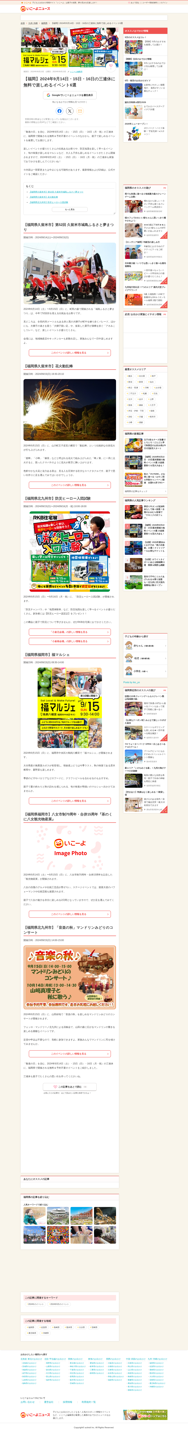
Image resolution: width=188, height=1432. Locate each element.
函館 (141, 422)
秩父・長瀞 (133, 388)
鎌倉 (141, 405)
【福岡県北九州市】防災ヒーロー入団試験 (48, 202)
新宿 (141, 382)
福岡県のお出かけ (157, 1363)
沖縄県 (46, 1333)
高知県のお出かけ (135, 1383)
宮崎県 (94, 1327)
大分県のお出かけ (157, 1377)
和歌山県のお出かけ (116, 1377)
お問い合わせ (28, 1402)
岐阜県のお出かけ (97, 1366)
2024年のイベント (36, 1304)
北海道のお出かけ (29, 1363)
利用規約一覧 (89, 1402)
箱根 (152, 411)
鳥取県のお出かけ (135, 1373)
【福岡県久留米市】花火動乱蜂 (43, 197)
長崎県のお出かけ (157, 1370)
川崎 (147, 388)
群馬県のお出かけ (77, 1377)
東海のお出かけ (95, 1359)
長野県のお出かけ (53, 1363)
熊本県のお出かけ (157, 1373)
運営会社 (48, 1402)
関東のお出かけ (75, 1359)
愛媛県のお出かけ (135, 1380)
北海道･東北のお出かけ (31, 1359)
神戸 (154, 376)
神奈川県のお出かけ (78, 1366)
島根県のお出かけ (135, 1377)
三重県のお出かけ (97, 1370)
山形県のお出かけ (29, 1380)
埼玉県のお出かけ (77, 1373)
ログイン (163, 3)
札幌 (145, 393)
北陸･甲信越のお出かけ (55, 1359)
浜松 (130, 417)
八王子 (153, 405)
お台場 (158, 388)
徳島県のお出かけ (135, 1390)
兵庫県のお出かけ (115, 1370)
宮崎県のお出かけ (157, 1380)
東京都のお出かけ (77, 1363)
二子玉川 (132, 393)
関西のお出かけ (113, 1359)
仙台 (152, 382)
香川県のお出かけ (135, 1387)
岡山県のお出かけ (135, 1366)
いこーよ (27, 3)
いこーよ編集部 (76, 72)
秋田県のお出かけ (29, 1377)
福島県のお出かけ (29, 1383)
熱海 (130, 405)
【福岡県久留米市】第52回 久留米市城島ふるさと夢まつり (56, 192)
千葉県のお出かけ (77, 1370)
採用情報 (67, 1402)
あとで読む (135, 3)
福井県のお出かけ (53, 1380)
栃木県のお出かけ (77, 1380)
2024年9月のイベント (59, 1304)
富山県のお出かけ (53, 1377)
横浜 (130, 376)
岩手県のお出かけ (29, 1373)
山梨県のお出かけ (53, 1366)
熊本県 (69, 1327)
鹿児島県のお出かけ (157, 1383)
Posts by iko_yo (131, 682)
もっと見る (70, 209)
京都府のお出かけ (115, 1366)
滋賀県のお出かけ (115, 1380)
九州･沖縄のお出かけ (157, 1359)
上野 (152, 399)
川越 (141, 417)
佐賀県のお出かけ (157, 1366)
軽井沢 (153, 417)
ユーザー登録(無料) (150, 3)
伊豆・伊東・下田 (136, 411)
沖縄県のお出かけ (157, 1387)
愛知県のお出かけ (97, 1363)
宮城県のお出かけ (29, 1366)
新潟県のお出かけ (53, 1370)
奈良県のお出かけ (115, 1373)
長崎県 (56, 1327)
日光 (155, 393)
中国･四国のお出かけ (136, 1359)
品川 (141, 399)
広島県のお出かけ (135, 1363)
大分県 (82, 1327)
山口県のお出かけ (135, 1370)
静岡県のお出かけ (97, 1373)
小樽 (130, 422)
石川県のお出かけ (53, 1373)
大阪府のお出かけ (115, 1363)
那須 (130, 382)
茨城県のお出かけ (77, 1383)
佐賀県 (44, 1327)
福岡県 (31, 1327)
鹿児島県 (32, 1333)
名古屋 (142, 376)
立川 (130, 399)
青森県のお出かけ (29, 1370)
